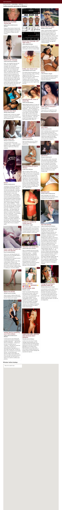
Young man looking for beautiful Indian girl (48, 284)
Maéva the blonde (9, 291)
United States (15, 4)
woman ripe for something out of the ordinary (12, 333)
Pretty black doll (9, 139)
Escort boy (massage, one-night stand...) (30, 41)
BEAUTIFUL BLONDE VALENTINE (10, 22)
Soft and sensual (46, 224)
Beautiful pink (45, 192)
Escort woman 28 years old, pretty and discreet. (12, 249)
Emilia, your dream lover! (29, 69)
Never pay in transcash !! (48, 106)
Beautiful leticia (27, 137)
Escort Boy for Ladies (47, 27)
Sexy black (44, 127)
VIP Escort (44, 155)
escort (43, 72)
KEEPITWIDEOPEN (7, 1)
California (21, 4)
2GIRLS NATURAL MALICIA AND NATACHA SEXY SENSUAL (30, 336)
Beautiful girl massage (10, 60)
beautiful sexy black (10, 111)
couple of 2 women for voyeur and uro (29, 222)
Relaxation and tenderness (30, 247)
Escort (6, 182)
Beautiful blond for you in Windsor (30, 167)
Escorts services (6, 4)
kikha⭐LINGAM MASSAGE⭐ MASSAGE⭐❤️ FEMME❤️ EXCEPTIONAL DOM (30, 286)
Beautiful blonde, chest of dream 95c (30, 100)
